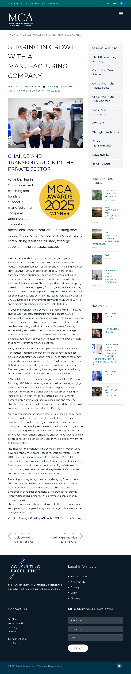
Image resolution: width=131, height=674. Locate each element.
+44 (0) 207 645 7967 (46, 3)
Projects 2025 (52, 90)
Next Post (63, 537)
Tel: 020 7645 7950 (17, 639)
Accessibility (78, 581)
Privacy (75, 587)
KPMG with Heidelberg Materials (110, 193)
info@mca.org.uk (17, 643)
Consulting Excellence (99, 112)
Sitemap (76, 598)
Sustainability (100, 154)
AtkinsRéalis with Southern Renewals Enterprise (111, 276)
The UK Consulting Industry (104, 59)
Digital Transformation (102, 143)
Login (74, 592)
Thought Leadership (105, 132)
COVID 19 (98, 123)
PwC (106, 255)
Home (11, 35)
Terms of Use (79, 576)
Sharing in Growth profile (32, 518)
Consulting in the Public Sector (103, 99)
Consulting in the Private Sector (26, 90)
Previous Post (24, 537)
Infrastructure (101, 163)
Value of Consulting (105, 48)
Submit (78, 648)
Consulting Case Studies (59, 86)
